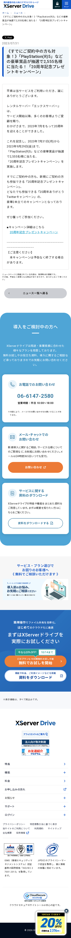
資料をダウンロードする (33, 523)
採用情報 (20, 833)
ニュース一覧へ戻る (35, 293)
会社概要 (7, 833)
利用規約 (39, 828)
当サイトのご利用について (16, 828)
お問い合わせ (33, 467)
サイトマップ (55, 828)
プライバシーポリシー (14, 824)
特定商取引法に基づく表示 (43, 824)
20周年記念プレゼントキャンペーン (34, 232)
